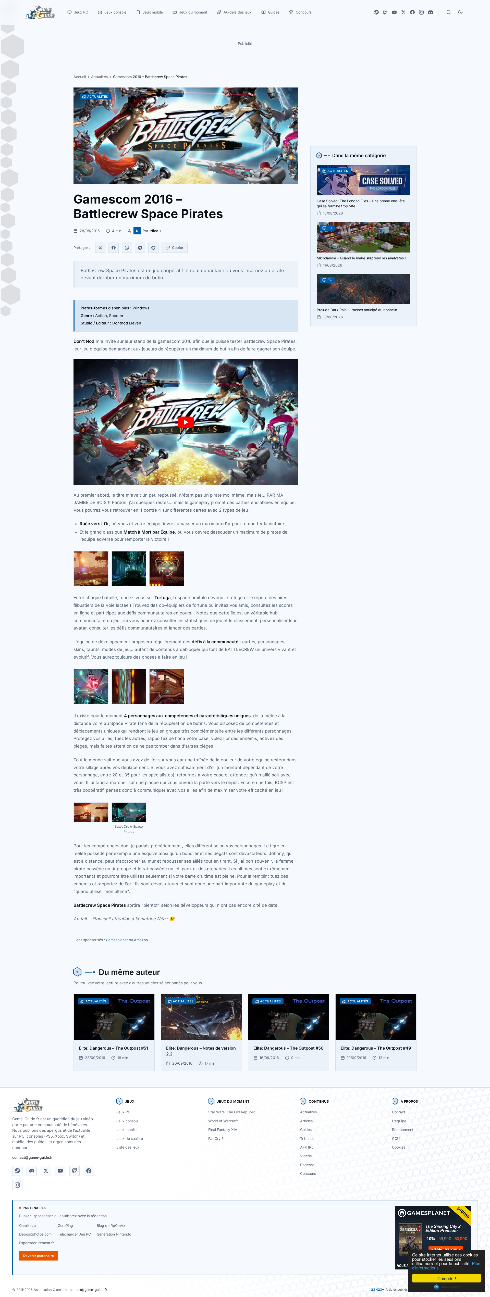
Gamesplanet (117, 940)
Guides (306, 1129)
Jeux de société (129, 1138)
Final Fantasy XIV (222, 1129)
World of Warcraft (223, 1121)
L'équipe (399, 1121)
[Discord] (430, 12)
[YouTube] (394, 12)
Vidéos (306, 1156)
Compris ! (446, 1278)
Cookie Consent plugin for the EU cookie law (446, 1287)
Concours (308, 1173)
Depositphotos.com (35, 1234)
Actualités (99, 76)
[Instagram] (421, 12)
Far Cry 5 (216, 1138)
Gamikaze (27, 1225)
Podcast (307, 1165)
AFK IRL (306, 1147)
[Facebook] (412, 12)
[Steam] (376, 12)
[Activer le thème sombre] (460, 12)
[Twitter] (100, 248)
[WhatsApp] (127, 248)
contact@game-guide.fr (32, 1157)
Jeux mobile (126, 1129)
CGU (396, 1138)
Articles (306, 1121)
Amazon (141, 940)
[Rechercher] (449, 12)
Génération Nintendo (114, 1234)
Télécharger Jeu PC (74, 1234)
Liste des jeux (127, 1147)
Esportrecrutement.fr (36, 1243)
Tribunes (307, 1138)
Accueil (80, 76)
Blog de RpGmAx (111, 1225)
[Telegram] (140, 248)
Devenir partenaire (38, 1256)
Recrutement (402, 1129)
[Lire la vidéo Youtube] (186, 422)
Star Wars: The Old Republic (231, 1112)
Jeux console (127, 1121)
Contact (398, 1112)
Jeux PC (123, 1112)
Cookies (398, 1147)
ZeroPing (65, 1225)
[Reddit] (153, 248)
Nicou (155, 231)
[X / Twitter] (403, 12)
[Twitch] (385, 12)
